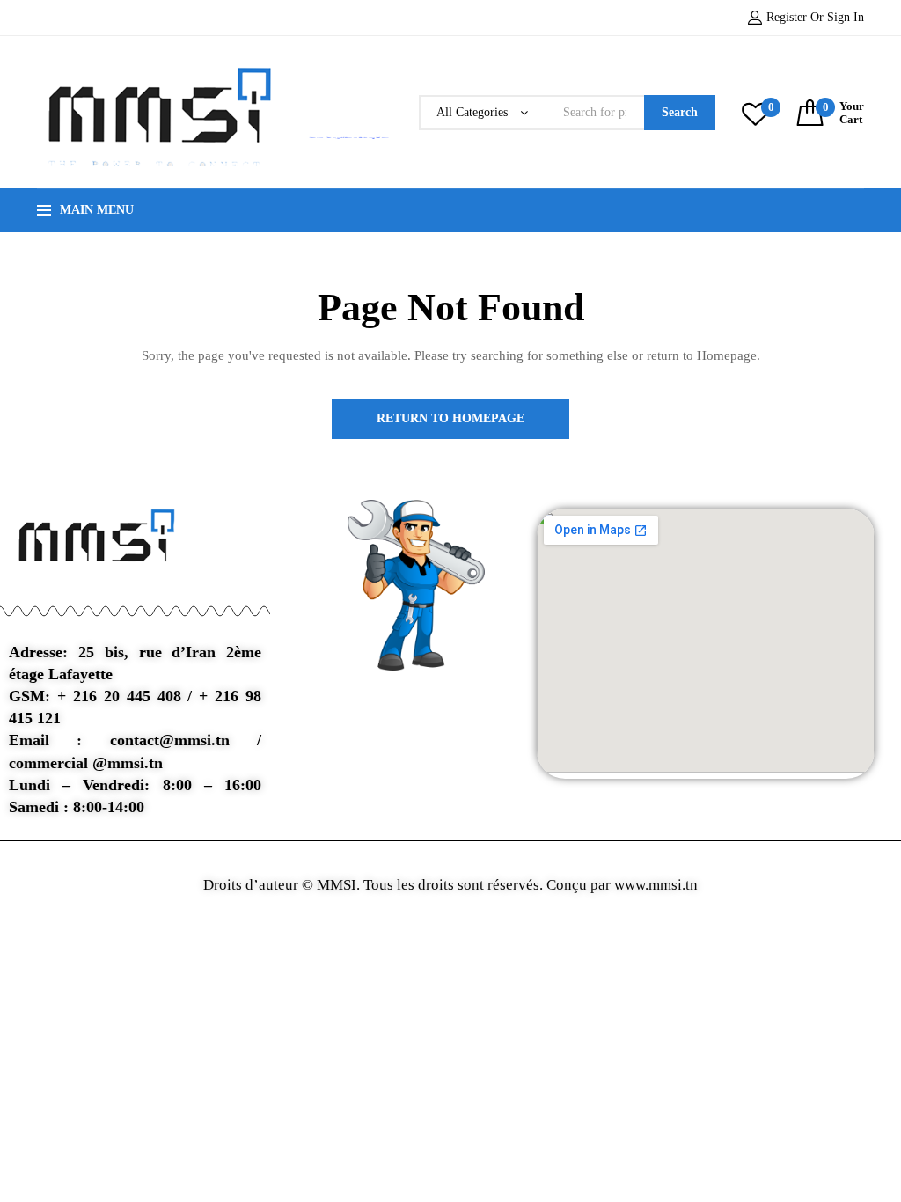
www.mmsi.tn (654, 884)
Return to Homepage (450, 418)
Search (680, 112)
